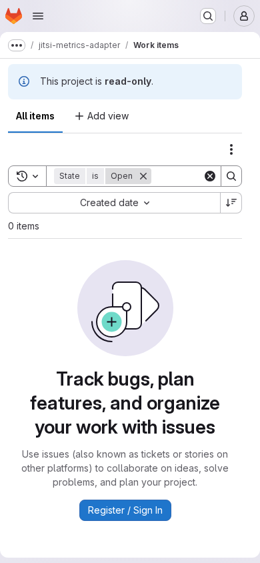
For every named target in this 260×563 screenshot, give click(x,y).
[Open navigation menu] (38, 16)
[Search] (231, 176)
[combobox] (114, 202)
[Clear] (210, 176)
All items (35, 115)
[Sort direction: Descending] (231, 202)
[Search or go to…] (208, 16)
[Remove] (143, 176)
